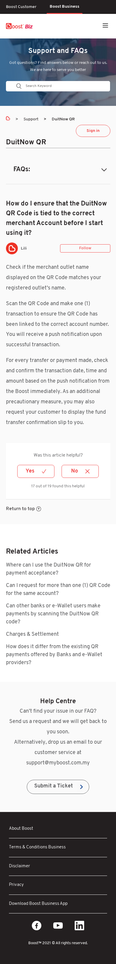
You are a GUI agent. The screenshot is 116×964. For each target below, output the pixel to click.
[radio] (35, 471)
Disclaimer (19, 866)
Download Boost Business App (38, 904)
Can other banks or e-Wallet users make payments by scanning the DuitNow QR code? (53, 614)
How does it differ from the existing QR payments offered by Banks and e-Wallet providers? (54, 655)
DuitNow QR (63, 119)
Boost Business (64, 6)
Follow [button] (85, 248)
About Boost (21, 828)
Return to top (20, 509)
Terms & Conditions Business (37, 847)
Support (30, 119)
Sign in (93, 131)
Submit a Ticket (53, 786)
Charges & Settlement (32, 634)
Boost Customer (21, 7)
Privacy (16, 885)
